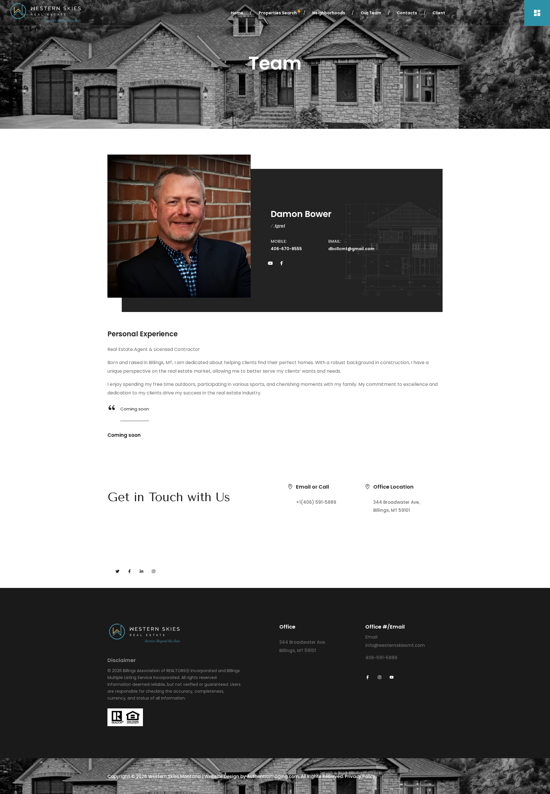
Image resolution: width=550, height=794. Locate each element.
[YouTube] (392, 677)
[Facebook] (129, 571)
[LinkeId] (142, 571)
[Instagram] (154, 571)
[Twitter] (117, 571)
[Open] (537, 13)
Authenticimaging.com (273, 776)
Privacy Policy (360, 776)
